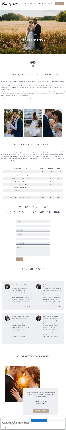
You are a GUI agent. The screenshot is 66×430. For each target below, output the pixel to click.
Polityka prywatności (13, 427)
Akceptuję (39, 420)
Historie (37, 3)
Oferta (30, 3)
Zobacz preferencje (56, 420)
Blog (44, 3)
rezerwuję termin (41, 410)
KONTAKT (59, 3)
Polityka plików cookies (5, 427)
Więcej (50, 3)
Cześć (24, 3)
